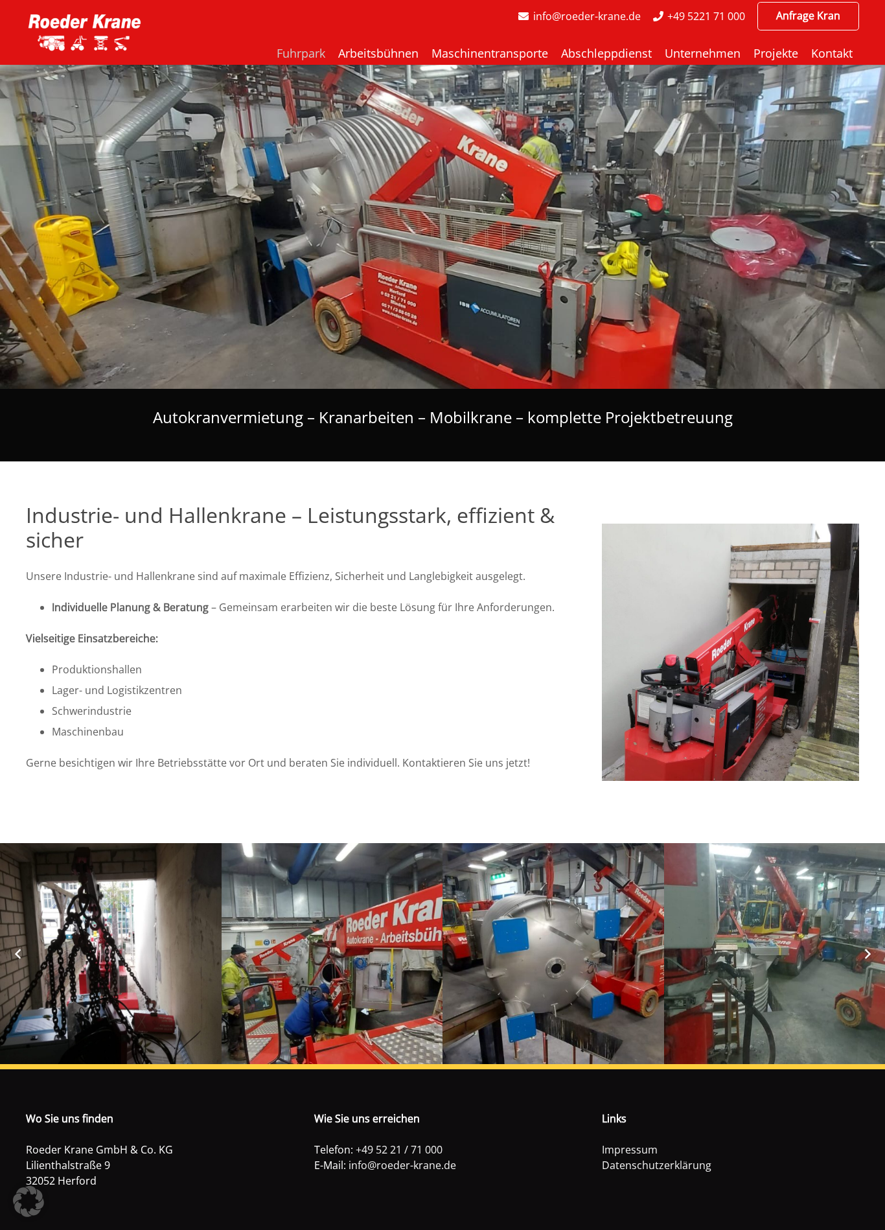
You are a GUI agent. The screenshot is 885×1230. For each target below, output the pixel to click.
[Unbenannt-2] (85, 32)
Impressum (630, 1150)
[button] (28, 1201)
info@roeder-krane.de (402, 1165)
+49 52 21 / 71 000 (399, 1150)
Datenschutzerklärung (656, 1165)
